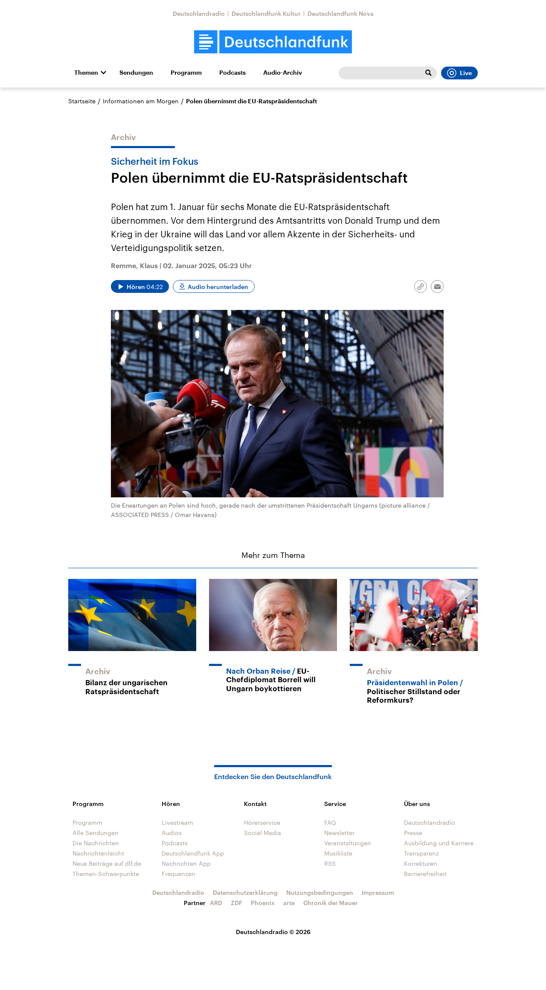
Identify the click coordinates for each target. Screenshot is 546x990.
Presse (413, 832)
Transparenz (421, 853)
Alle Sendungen (96, 832)
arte (289, 902)
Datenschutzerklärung (245, 892)
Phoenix (263, 902)
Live (466, 73)
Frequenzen (178, 873)
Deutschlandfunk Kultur (266, 13)
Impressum (378, 892)
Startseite (82, 101)
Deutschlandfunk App (193, 853)
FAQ (330, 822)
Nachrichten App (186, 863)
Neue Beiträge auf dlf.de (107, 863)
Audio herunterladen (218, 286)
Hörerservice (262, 822)
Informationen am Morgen (141, 101)
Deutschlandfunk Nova (341, 13)
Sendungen (136, 73)
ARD (216, 902)
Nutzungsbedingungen (319, 892)
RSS (330, 863)
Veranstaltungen (347, 843)
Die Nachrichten (96, 843)
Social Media (262, 832)
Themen (86, 73)
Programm (186, 73)
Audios (172, 832)
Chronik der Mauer (330, 902)
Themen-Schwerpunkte (106, 873)
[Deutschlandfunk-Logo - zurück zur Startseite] (273, 42)
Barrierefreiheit (425, 873)
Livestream (177, 822)
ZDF (236, 902)
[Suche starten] (428, 73)
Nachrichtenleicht (98, 853)
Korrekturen (420, 863)
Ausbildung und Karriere (438, 843)
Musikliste (338, 853)
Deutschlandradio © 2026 (273, 931)
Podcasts (232, 73)
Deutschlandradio (199, 13)
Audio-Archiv (282, 73)
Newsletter (339, 832)
